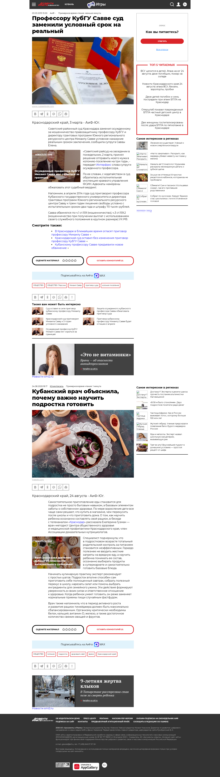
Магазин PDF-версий (122, 718)
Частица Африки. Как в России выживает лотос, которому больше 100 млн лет (168, 415)
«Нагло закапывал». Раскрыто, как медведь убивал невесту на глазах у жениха (168, 156)
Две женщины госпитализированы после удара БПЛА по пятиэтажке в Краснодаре (162, 125)
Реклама (104, 718)
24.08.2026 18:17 (39, 386)
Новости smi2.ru (42, 376)
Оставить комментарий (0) (110, 261)
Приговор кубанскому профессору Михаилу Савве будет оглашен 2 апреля (114, 321)
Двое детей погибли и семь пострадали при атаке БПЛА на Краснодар (162, 99)
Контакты (83, 722)
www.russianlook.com (43, 106)
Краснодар (77, 522)
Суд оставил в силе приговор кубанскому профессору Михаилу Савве (63, 311)
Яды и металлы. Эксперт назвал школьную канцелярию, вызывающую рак (166, 437)
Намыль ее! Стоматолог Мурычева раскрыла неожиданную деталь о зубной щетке (167, 166)
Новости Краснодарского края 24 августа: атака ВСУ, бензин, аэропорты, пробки (162, 87)
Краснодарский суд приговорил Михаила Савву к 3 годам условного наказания (62, 321)
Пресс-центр (89, 718)
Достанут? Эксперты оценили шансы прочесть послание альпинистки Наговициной (169, 394)
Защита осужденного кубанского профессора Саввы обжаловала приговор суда (114, 311)
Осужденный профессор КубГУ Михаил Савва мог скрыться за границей (61, 331)
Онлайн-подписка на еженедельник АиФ (157, 718)
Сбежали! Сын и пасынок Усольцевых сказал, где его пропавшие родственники (169, 188)
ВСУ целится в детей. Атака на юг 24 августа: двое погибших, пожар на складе (162, 74)
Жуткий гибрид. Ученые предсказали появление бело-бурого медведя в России (169, 426)
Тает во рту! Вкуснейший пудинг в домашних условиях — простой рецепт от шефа (167, 447)
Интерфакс (104, 164)
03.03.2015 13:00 (39, 13)
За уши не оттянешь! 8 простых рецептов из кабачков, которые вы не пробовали (169, 177)
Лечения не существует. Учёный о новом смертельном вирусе (167, 144)
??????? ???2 (144, 211)
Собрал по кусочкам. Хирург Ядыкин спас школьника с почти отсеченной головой (169, 198)
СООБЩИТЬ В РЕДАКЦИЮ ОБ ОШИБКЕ (150, 722)
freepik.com (38, 479)
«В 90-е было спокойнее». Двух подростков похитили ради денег (167, 403)
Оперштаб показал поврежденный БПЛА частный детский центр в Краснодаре (162, 112)
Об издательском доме (68, 718)
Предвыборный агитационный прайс (110, 722)
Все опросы (162, 50)
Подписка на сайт (65, 722)
